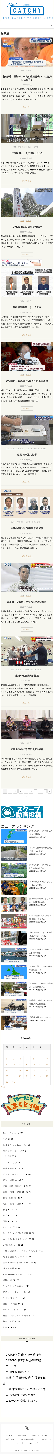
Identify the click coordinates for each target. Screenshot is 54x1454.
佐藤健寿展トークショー (40, 1017)
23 (7, 1076)
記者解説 (20, 522)
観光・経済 (9, 1180)
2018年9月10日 (26, 607)
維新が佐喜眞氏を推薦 (27, 675)
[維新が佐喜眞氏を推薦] (27, 651)
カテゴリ (19, 1443)
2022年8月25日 (26, 312)
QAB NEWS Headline (30, 1450)
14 (40, 1064)
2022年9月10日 (26, 158)
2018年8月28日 (26, 754)
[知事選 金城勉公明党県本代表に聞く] (27, 577)
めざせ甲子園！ (11, 1151)
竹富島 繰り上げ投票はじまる (27, 153)
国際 (5, 1221)
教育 (5, 1209)
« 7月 (3, 1086)
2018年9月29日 (26, 460)
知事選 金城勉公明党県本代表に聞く (27, 601)
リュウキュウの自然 (13, 1286)
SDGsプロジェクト (13, 1309)
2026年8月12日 (26, 85)
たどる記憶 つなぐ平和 (15, 1256)
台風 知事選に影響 (27, 454)
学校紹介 (9, 1155)
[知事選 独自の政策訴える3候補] (27, 724)
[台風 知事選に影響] (27, 430)
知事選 (28, 70)
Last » (27, 796)
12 (40, 791)
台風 (27, 448)
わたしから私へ (11, 1133)
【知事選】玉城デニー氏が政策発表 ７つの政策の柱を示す (27, 78)
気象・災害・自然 (12, 448)
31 (13, 1082)
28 (40, 1076)
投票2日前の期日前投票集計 (27, 226)
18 (20, 1070)
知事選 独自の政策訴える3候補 (27, 749)
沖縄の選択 (36, 522)
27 (34, 1076)
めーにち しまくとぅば (15, 1239)
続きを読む (26, 107)
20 (34, 1070)
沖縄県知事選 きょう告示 (27, 307)
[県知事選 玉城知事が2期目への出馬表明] (27, 356)
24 (13, 1076)
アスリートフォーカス (14, 1292)
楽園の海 (7, 1280)
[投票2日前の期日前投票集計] (27, 202)
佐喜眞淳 (38, 669)
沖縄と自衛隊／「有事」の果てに (20, 1251)
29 (47, 1076)
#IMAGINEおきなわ (14, 1274)
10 (13, 1064)
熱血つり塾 (9, 1321)
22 (47, 1070)
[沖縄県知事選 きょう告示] (27, 282)
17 (13, 1070)
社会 (5, 1327)
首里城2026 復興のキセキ (17, 1262)
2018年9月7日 (25, 681)
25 (20, 1076)
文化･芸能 (8, 1198)
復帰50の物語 (10, 1304)
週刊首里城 (9, 1268)
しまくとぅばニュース (14, 1145)
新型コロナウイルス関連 (16, 1315)
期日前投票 (35, 448)
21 (40, 1070)
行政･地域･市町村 (20, 147)
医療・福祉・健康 (12, 1192)
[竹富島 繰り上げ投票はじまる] (27, 128)
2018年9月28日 (26, 533)
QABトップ (33, 1443)
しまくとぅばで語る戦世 (16, 1233)
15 (47, 1064)
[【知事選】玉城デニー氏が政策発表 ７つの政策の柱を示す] (27, 52)
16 (7, 1070)
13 (34, 1064)
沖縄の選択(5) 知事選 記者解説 (27, 528)
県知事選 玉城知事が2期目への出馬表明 (27, 380)
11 (20, 1064)
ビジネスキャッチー (13, 1174)
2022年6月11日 (26, 386)
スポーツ (7, 1162)
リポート (7, 1227)
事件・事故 (9, 1168)
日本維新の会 (28, 669)
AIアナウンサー (11, 1298)
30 (7, 1082)
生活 (5, 1139)
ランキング (44, 1439)
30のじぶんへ (10, 1245)
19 (27, 1070)
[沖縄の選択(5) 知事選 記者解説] (27, 503)
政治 (22, 70)
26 (27, 1076)
